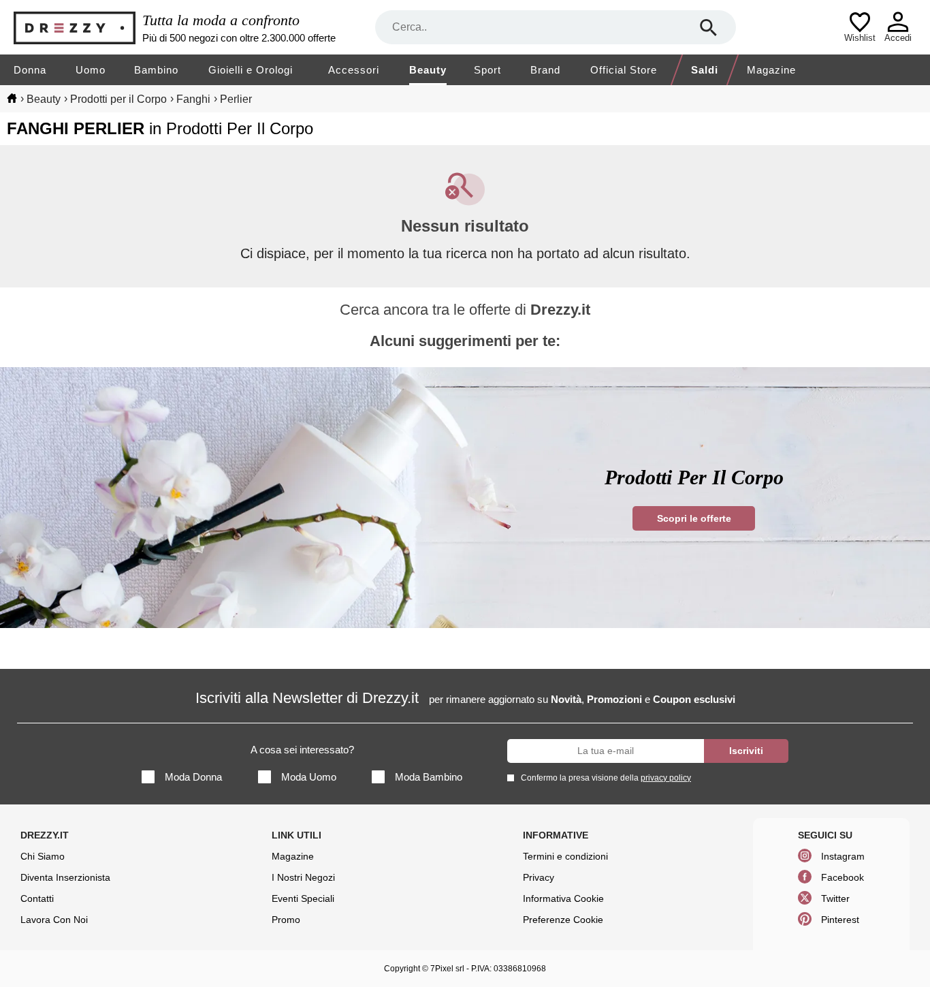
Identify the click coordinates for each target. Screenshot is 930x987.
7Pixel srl (447, 968)
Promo (286, 919)
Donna (30, 70)
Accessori (353, 70)
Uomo (91, 70)
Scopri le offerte (694, 518)
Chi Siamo (42, 856)
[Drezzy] (74, 27)
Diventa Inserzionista (65, 877)
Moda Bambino (428, 777)
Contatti (37, 898)
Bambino (156, 70)
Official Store (623, 70)
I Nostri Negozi (303, 877)
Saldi (704, 70)
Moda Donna (193, 777)
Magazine (771, 70)
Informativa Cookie (563, 898)
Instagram (843, 856)
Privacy (538, 877)
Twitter (835, 898)
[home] (12, 98)
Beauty (428, 70)
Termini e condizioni (565, 856)
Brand (545, 70)
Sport (487, 70)
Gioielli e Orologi (250, 70)
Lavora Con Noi (54, 919)
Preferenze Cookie (563, 919)
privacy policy (666, 778)
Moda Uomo (308, 777)
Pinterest (840, 919)
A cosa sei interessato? (302, 749)
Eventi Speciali (303, 898)
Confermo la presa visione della (606, 778)
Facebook (842, 877)
